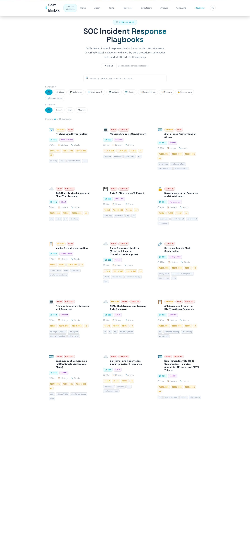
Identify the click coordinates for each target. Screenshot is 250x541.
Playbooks (200, 7)
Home (83, 7)
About (97, 7)
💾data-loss (76, 92)
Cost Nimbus (60, 8)
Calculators (146, 7)
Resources (128, 7)
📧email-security (95, 92)
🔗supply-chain (55, 98)
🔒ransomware (185, 92)
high (70, 110)
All (49, 92)
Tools (111, 7)
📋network (166, 92)
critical (59, 110)
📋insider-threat (147, 92)
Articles (164, 7)
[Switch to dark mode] (213, 8)
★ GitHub (109, 65)
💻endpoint (114, 92)
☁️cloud (60, 92)
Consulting (181, 7)
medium (81, 110)
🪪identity (129, 92)
